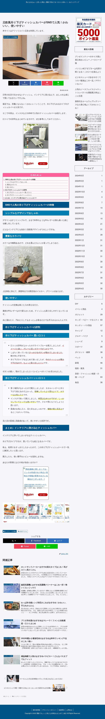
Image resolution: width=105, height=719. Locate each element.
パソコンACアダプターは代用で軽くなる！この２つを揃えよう (88, 70)
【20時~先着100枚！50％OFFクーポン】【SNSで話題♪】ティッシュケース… (35, 154)
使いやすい (10, 187)
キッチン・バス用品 (10, 531)
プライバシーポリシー (49, 710)
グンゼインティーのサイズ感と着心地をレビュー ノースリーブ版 (88, 59)
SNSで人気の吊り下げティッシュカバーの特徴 (20, 179)
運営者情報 (36, 710)
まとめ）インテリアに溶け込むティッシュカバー (21, 198)
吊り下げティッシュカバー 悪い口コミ (19, 192)
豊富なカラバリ (12, 184)
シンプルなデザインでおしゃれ (17, 182)
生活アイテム (23, 531)
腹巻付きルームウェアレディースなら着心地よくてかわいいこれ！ (88, 104)
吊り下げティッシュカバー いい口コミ (19, 195)
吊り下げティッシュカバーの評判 (16, 190)
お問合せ (69, 710)
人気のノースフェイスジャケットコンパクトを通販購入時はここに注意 (88, 92)
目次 (34, 175)
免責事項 (61, 710)
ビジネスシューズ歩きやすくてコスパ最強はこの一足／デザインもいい (88, 80)
